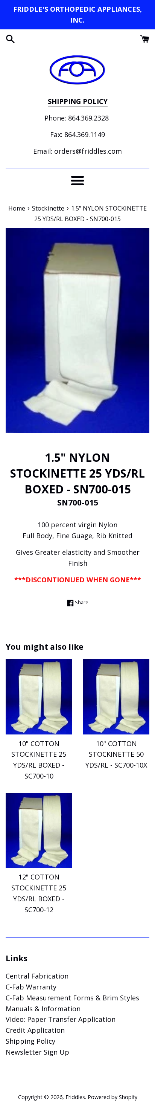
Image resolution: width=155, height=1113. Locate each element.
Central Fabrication (37, 975)
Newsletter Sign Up (37, 1052)
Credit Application (35, 1030)
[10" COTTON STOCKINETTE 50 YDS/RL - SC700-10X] (116, 696)
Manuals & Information (43, 1008)
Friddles (75, 1097)
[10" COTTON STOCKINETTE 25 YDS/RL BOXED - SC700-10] (39, 696)
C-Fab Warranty (31, 986)
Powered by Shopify (112, 1097)
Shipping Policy (30, 1041)
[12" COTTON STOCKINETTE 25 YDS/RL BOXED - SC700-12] (39, 830)
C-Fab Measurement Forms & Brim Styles (72, 997)
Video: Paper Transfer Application (60, 1019)
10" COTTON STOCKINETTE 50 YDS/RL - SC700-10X (116, 754)
